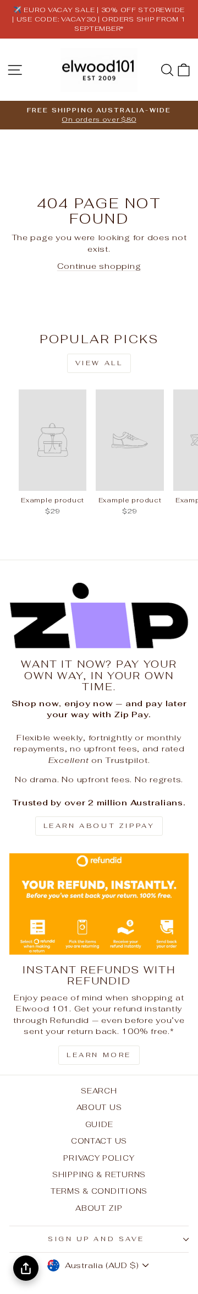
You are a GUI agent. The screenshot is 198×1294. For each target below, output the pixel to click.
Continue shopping (99, 266)
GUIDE (99, 1124)
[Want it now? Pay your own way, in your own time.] (99, 615)
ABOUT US (99, 1107)
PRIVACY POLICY (98, 1158)
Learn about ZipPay (99, 825)
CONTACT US (99, 1141)
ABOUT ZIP (99, 1208)
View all (99, 363)
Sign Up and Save (96, 1239)
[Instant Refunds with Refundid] (99, 903)
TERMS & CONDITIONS (99, 1191)
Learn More (99, 1055)
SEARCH (99, 1091)
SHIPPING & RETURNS (99, 1174)
